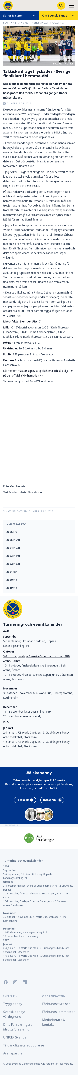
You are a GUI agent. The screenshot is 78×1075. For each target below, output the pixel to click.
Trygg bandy (12, 1004)
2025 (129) (13, 540)
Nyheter (15, 23)
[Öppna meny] (71, 5)
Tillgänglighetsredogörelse (23, 1045)
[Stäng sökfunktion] (61, 6)
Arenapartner (13, 1053)
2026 (25, 23)
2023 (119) (13, 556)
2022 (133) (13, 564)
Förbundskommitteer (58, 1012)
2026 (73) (12, 532)
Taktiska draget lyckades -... (47, 23)
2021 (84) (12, 572)
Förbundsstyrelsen (56, 1004)
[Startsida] (8, 5)
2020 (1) (11, 580)
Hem (5, 23)
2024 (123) (13, 548)
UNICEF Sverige (14, 1037)
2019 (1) (11, 587)
